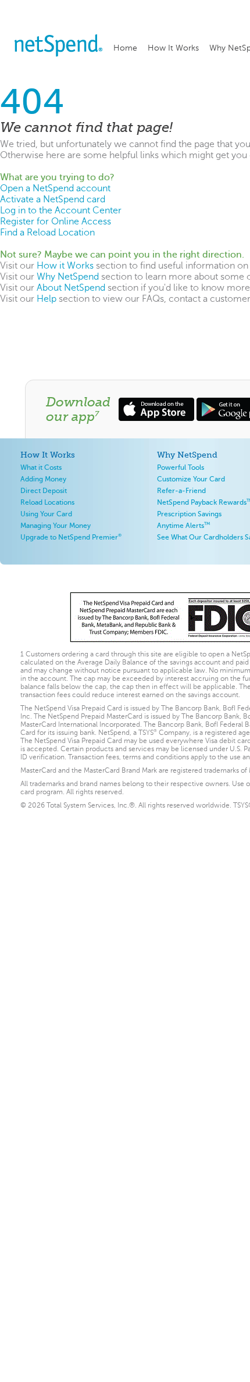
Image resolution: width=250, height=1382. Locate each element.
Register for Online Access (55, 221)
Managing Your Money (55, 525)
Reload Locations (47, 502)
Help (46, 298)
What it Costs (41, 467)
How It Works (173, 47)
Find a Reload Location (47, 232)
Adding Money (43, 478)
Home (125, 47)
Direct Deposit (43, 490)
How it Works (65, 265)
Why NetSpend (68, 276)
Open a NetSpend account (55, 188)
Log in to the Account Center (61, 210)
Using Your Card (46, 513)
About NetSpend (71, 287)
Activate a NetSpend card (52, 199)
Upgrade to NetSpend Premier (71, 537)
